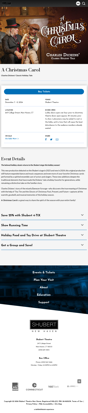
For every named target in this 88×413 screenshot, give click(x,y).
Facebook (46, 139)
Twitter (51, 139)
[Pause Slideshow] (79, 381)
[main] (44, 132)
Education (44, 295)
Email (57, 139)
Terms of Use (77, 401)
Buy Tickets (44, 92)
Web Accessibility (46, 404)
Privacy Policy (31, 404)
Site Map (58, 404)
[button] (78, 3)
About (44, 287)
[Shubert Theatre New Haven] (6, 3)
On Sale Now (11, 139)
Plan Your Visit (44, 280)
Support (43, 302)
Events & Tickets (44, 272)
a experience (44, 409)
